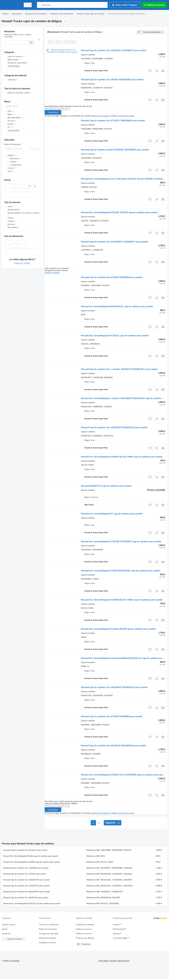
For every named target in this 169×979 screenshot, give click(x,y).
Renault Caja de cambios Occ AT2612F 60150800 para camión (112, 277)
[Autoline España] (11, 5)
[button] (156, 70)
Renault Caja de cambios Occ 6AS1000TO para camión (26, 892)
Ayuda (4, 929)
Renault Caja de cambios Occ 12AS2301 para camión (25, 868)
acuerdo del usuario (126, 116)
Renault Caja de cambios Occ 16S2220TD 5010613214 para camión (114, 427)
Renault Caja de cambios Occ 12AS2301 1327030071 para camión (113, 50)
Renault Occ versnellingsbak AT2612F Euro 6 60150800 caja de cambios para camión (123, 775)
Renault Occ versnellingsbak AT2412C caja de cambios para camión (115, 335)
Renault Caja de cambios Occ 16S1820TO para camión (26, 880)
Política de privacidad (48, 929)
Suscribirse (53, 112)
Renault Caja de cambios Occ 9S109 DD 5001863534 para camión (113, 745)
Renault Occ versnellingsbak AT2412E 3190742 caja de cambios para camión (119, 212)
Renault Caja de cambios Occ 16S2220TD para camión (26, 886)
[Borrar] (39, 40)
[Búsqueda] (39, 5)
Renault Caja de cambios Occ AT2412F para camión (25, 850)
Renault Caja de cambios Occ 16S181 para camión (24, 874)
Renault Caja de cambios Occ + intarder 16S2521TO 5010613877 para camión (119, 369)
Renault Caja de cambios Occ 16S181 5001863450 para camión (112, 79)
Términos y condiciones (49, 924)
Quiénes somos (8, 924)
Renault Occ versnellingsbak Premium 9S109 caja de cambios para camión (118, 629)
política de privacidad (100, 116)
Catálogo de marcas (47, 942)
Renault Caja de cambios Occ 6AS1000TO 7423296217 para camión (114, 242)
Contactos (6, 933)
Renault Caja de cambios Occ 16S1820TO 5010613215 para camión (114, 687)
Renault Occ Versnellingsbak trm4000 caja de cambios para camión (31, 862)
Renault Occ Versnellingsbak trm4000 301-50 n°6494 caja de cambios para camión (122, 457)
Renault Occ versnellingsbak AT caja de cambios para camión (112, 514)
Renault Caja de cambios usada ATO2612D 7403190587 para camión (115, 150)
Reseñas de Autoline (47, 938)
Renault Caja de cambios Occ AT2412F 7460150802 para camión (113, 120)
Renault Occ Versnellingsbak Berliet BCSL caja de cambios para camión (117, 306)
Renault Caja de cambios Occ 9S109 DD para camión (25, 897)
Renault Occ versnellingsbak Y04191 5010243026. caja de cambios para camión (120, 571)
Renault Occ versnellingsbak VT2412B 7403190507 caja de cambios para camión (121, 541)
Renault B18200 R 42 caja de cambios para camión (106, 486)
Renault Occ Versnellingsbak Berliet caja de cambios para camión (30, 856)
